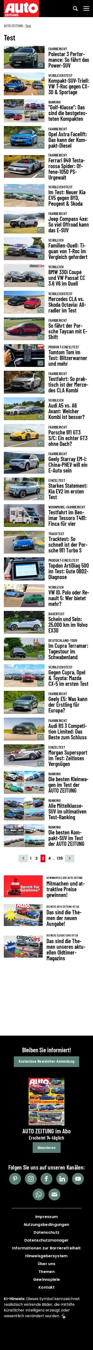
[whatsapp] (39, 1194)
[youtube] (78, 1179)
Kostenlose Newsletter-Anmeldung (46, 1061)
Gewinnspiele (46, 1279)
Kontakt (46, 1287)
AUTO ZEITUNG (13, 25)
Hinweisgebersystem (46, 1256)
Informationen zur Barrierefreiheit (46, 1248)
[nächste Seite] (69, 858)
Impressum (46, 1216)
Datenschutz (46, 1232)
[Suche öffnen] (75, 8)
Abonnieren (46, 1147)
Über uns (46, 1264)
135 (60, 858)
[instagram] (31, 1179)
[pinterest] (15, 1179)
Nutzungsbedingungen (46, 1224)
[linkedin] (62, 1179)
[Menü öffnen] (86, 8)
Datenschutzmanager (46, 1240)
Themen (46, 1271)
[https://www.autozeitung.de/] (21, 8)
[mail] (54, 1194)
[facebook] (46, 1179)
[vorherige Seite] (23, 858)
